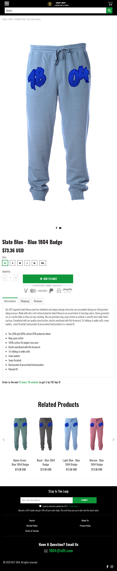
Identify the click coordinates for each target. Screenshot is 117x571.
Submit (84, 500)
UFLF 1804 (15, 562)
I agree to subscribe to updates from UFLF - (60, 506)
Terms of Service (32, 530)
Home (4, 19)
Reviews (38, 301)
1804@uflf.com (61, 550)
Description (10, 301)
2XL (42, 263)
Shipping (25, 301)
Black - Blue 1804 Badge (46, 462)
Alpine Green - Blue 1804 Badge (20, 462)
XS (5, 263)
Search (32, 520)
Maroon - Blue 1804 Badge (97, 462)
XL (35, 263)
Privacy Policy (73, 506)
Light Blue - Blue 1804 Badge (71, 462)
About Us (85, 520)
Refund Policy (32, 525)
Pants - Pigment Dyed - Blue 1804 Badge (25, 19)
